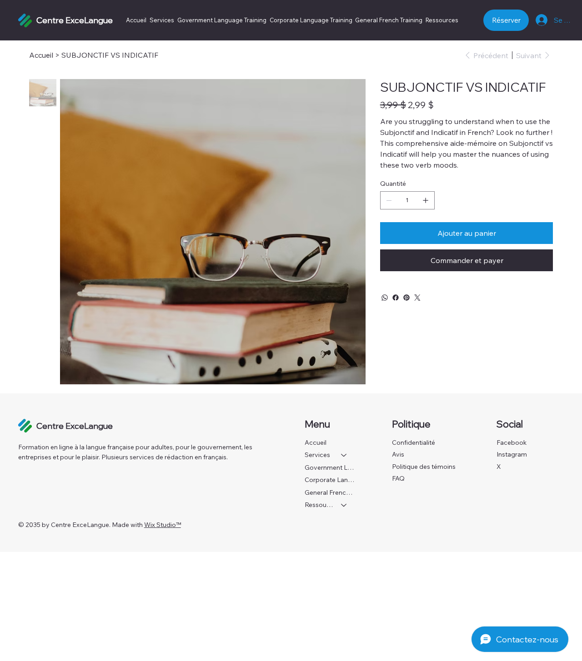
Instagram (512, 454)
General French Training (330, 492)
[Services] (344, 455)
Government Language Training (330, 467)
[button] (442, 20)
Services (317, 455)
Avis (398, 454)
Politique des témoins (424, 466)
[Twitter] (417, 297)
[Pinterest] (406, 297)
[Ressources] (344, 505)
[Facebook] (395, 297)
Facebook (512, 442)
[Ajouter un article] (425, 200)
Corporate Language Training (330, 480)
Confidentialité (413, 442)
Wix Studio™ (162, 525)
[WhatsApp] (384, 297)
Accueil (315, 442)
